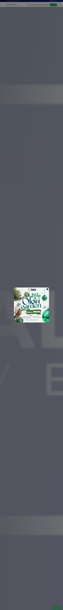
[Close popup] (47, 289)
